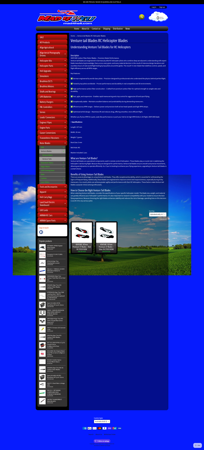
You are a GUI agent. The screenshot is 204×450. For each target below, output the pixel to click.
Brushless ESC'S (53, 82)
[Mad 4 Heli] (67, 16)
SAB (53, 147)
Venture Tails (47, 159)
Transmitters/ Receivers (53, 138)
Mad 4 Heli (101, 444)
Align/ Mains (53, 167)
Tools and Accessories (53, 187)
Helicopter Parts (53, 66)
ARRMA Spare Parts (53, 221)
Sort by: (152, 211)
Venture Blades (53, 151)
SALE (42, 37)
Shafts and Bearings (53, 92)
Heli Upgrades (53, 71)
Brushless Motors (53, 87)
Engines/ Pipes (53, 123)
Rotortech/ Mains (53, 163)
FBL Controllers (53, 107)
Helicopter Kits (53, 61)
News (127, 28)
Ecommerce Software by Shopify (102, 445)
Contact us (96, 28)
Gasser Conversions (48, 132)
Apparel (53, 192)
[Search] (141, 17)
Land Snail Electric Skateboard (53, 204)
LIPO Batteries (53, 97)
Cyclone (53, 178)
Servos (53, 112)
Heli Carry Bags (53, 197)
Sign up (162, 7)
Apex (42, 174)
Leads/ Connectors (53, 118)
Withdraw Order (110, 434)
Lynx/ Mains (53, 182)
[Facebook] (41, 232)
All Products (45, 42)
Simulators (44, 76)
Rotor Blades (53, 143)
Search (91, 434)
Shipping (106, 28)
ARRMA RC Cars (53, 216)
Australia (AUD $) (101, 421)
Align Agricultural (47, 47)
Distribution (118, 28)
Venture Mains (47, 155)
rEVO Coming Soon (47, 170)
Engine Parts (53, 128)
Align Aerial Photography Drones (53, 54)
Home (76, 28)
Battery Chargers (53, 102)
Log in (154, 7)
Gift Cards (44, 210)
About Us (85, 28)
